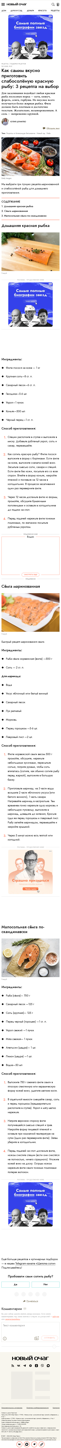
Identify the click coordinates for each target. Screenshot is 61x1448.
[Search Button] (53, 4)
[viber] (42, 1365)
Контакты (56, 1408)
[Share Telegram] (34, 1444)
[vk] (18, 1365)
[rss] (12, 1365)
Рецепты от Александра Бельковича (20, 133)
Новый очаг (17, 4)
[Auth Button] (58, 4)
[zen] (30, 1365)
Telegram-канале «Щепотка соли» (35, 1263)
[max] (48, 1365)
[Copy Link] (42, 1444)
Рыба (48, 133)
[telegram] (24, 1365)
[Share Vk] (19, 1444)
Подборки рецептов (18, 64)
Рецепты (4, 64)
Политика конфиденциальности (38, 1408)
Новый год (41, 133)
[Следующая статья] (30, 1346)
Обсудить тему (53, 128)
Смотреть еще (30, 574)
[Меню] (3, 4)
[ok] (36, 1365)
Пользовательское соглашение (11, 1408)
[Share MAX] (27, 1444)
